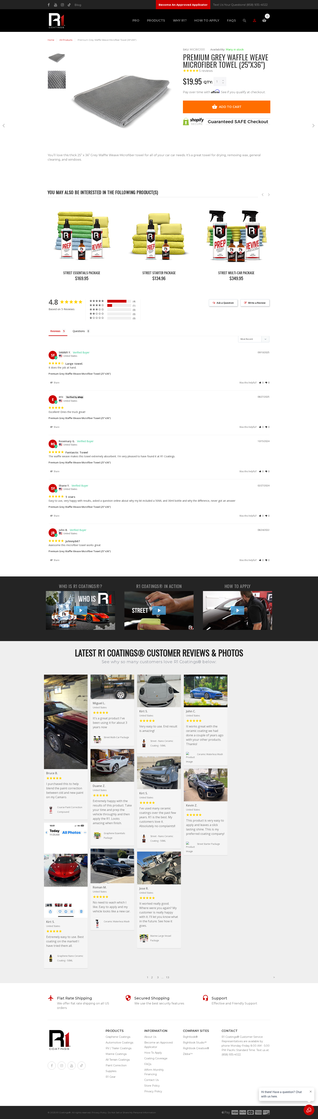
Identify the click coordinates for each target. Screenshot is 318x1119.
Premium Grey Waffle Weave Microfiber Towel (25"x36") (80, 373)
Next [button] (268, 194)
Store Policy (152, 1085)
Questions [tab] (79, 331)
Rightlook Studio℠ (194, 1042)
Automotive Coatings (119, 1042)
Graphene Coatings (118, 1037)
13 (167, 977)
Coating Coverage (155, 1058)
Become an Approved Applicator (158, 1045)
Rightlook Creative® (196, 1048)
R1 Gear (111, 1076)
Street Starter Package (159, 273)
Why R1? (180, 20)
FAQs (231, 20)
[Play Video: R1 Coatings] (80, 610)
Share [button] (56, 382)
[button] (261, 382)
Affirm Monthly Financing (154, 1072)
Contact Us (151, 1080)
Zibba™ (188, 1054)
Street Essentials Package (81, 273)
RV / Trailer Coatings (118, 1048)
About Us (150, 1037)
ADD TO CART (230, 107)
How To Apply (206, 20)
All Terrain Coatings (118, 1059)
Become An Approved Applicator (183, 4)
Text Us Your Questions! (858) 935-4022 (240, 4)
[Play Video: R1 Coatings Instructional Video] (237, 610)
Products (156, 20)
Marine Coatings (116, 1054)
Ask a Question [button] (225, 302)
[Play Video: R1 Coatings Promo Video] (159, 610)
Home (51, 39)
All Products (65, 39)
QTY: (208, 82)
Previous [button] (262, 194)
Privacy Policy (153, 1091)
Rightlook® (190, 1037)
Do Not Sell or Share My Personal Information (132, 1112)
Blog (78, 5)
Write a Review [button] (257, 302)
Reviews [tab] (55, 331)
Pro (135, 20)
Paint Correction (116, 1065)
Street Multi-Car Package (236, 273)
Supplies (111, 1071)
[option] (57, 60)
